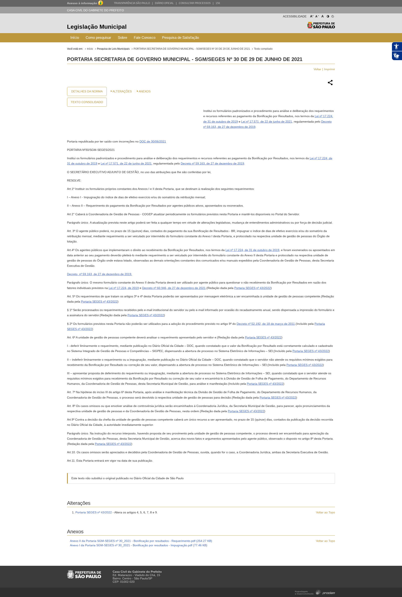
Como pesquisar (98, 38)
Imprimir (329, 69)
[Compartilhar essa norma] (330, 84)
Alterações (122, 91)
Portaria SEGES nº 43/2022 (252, 288)
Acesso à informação (82, 3)
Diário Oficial (164, 3)
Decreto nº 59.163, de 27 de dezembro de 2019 (212, 163)
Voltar (317, 69)
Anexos (145, 91)
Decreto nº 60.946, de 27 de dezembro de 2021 (174, 288)
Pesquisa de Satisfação (180, 38)
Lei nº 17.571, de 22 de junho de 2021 (266, 121)
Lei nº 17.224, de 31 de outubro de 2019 (252, 250)
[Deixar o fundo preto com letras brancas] (327, 15)
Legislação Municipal (97, 26)
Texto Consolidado (87, 102)
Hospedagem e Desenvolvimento (315, 592)
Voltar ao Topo (325, 512)
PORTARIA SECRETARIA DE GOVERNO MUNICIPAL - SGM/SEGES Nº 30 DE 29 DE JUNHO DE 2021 (192, 48)
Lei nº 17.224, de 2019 (124, 288)
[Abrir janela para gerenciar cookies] (332, 15)
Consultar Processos (195, 3)
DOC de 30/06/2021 (152, 141)
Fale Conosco (144, 38)
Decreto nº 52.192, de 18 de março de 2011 (266, 323)
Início (74, 38)
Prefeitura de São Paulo (321, 27)
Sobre (122, 38)
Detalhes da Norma (87, 91)
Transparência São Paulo (132, 3)
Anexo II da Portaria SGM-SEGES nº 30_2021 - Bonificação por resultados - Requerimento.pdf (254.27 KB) (141, 541)
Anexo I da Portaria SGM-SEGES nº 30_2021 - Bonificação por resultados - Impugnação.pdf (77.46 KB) (138, 545)
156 (218, 3)
